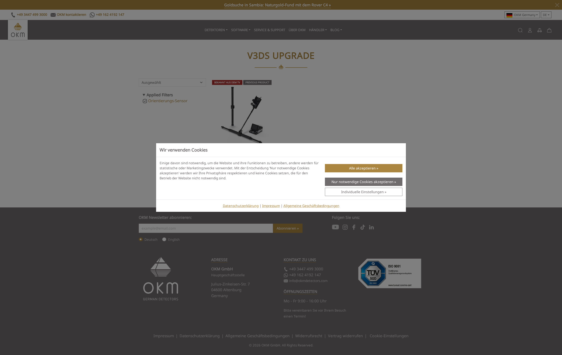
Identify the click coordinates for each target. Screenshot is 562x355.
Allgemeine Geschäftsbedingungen (311, 205)
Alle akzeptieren (362, 168)
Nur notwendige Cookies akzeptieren (362, 181)
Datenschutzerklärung (241, 205)
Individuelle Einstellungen (362, 191)
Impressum (271, 205)
